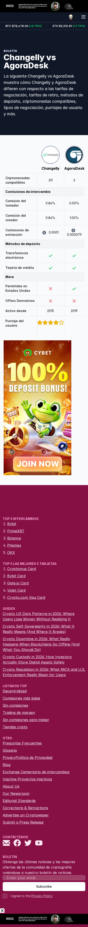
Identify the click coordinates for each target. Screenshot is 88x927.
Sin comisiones (15, 705)
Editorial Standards (19, 800)
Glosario (10, 750)
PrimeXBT (15, 531)
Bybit (11, 523)
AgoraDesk (74, 168)
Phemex (14, 545)
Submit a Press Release (23, 822)
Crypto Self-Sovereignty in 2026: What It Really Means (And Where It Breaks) (38, 629)
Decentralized (15, 691)
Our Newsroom (16, 793)
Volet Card (16, 590)
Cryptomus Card (21, 568)
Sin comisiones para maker (26, 720)
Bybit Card (16, 576)
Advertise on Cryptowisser (26, 815)
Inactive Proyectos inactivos (27, 779)
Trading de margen (19, 712)
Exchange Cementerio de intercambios (36, 772)
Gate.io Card (18, 583)
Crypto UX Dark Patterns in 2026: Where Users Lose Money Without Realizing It (38, 616)
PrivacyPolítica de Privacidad (27, 757)
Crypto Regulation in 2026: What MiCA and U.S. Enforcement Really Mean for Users (44, 672)
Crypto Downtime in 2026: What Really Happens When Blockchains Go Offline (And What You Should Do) (41, 644)
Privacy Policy (42, 896)
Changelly (51, 168)
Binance (14, 538)
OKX (11, 552)
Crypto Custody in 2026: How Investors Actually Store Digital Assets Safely (37, 659)
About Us (11, 786)
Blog (6, 764)
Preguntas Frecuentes (22, 743)
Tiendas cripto (15, 727)
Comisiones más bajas (21, 698)
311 (51, 180)
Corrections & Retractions (25, 808)
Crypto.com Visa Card (26, 597)
